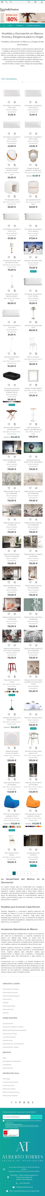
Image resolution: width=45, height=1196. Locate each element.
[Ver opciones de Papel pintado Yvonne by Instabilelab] (14, 613)
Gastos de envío (8, 1009)
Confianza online (8, 1085)
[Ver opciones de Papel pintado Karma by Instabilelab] (14, 456)
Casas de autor (8, 1040)
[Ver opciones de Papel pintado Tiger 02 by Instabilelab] (14, 488)
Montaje (5, 1002)
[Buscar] (11, 1)
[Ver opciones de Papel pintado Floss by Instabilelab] (14, 519)
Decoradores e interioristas (12, 1061)
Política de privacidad (10, 1095)
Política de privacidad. (12, 1127)
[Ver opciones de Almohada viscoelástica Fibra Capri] (14, 102)
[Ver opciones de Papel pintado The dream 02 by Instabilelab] (36, 456)
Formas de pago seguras (11, 996)
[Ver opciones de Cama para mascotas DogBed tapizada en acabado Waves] (14, 385)
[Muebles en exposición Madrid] (2, 2)
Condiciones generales (10, 1082)
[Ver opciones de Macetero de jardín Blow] (36, 714)
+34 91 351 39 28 (24, 1183)
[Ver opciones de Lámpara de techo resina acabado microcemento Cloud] (36, 676)
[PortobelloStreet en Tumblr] (33, 1103)
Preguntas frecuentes (10, 992)
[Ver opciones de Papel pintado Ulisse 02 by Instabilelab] (36, 519)
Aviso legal (6, 1079)
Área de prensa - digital (11, 1047)
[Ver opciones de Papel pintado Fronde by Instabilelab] (36, 550)
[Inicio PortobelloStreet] (9, 11)
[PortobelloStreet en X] (29, 1103)
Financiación (7, 999)
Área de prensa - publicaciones (13, 1044)
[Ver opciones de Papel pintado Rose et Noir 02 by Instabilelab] (14, 645)
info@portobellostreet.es (24, 1187)
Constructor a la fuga (10, 1033)
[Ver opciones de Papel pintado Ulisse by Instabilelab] (14, 582)
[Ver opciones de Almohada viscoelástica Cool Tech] (14, 322)
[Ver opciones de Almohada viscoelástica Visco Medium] (36, 225)
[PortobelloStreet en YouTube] (16, 1103)
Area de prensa (8, 1068)
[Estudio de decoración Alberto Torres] (22, 1162)
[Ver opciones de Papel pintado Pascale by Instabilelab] (36, 582)
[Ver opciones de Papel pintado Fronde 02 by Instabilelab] (36, 488)
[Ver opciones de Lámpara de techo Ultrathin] (36, 849)
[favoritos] (29, 2)
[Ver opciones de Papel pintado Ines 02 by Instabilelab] (36, 613)
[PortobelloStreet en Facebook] (12, 1103)
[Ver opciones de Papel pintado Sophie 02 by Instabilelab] (36, 645)
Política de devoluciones (11, 1092)
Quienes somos (8, 1023)
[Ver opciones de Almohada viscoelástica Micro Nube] (36, 133)
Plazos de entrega (9, 1006)
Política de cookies (9, 1089)
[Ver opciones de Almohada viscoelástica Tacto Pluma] (36, 102)
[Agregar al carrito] (14, 165)
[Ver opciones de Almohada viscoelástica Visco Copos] (14, 133)
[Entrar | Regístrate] (42, 2)
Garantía (6, 1013)
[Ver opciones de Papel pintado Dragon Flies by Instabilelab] (14, 550)
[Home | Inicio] (4, 25)
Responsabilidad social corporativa (14, 1030)
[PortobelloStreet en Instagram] (24, 1103)
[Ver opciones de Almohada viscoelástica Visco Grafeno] (36, 290)
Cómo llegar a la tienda (11, 989)
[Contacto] (6, 1)
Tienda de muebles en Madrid (13, 1027)
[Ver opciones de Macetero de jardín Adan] (36, 257)
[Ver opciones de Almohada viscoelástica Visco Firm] (14, 225)
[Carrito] (35, 2)
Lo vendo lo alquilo (9, 1037)
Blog (4, 1058)
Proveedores (7, 1064)
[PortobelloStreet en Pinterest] (20, 1103)
